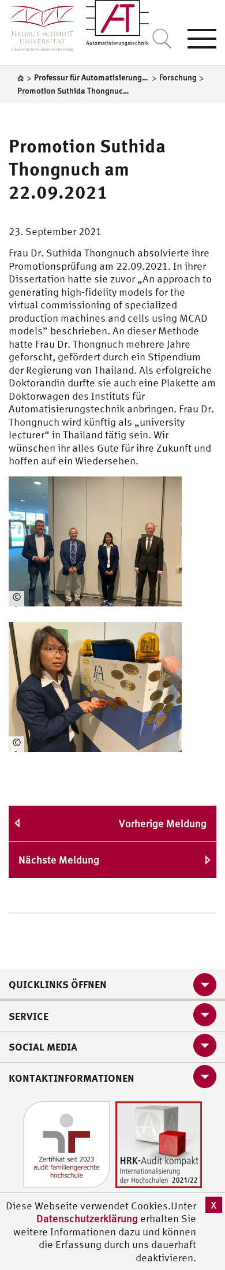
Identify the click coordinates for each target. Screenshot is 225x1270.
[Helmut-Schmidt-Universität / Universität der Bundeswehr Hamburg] (37, 25)
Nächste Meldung (58, 860)
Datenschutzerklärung (87, 1218)
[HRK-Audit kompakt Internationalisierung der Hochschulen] (158, 1143)
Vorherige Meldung (163, 823)
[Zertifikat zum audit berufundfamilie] (66, 1143)
